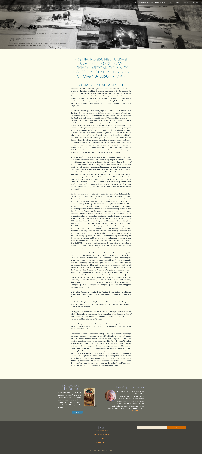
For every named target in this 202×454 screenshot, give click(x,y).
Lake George (160, 2)
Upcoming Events (101, 434)
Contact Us (101, 442)
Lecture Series (174, 2)
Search (176, 427)
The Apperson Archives (146, 2)
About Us (101, 438)
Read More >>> (137, 411)
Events (186, 2)
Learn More (77, 412)
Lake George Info (101, 431)
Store (195, 2)
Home (135, 2)
